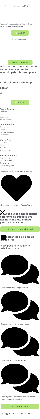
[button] (20, 33)
